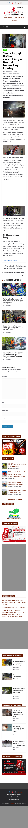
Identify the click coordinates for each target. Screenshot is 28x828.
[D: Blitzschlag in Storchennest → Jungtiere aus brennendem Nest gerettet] (7, 731)
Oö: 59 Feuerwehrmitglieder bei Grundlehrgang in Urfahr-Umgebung (19, 663)
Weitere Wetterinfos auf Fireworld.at (14, 518)
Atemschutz (6, 73)
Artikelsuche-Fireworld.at (14, 799)
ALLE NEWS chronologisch (7, 797)
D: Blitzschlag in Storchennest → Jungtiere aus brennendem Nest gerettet (18, 728)
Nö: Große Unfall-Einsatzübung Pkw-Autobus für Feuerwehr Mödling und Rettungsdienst (13, 301)
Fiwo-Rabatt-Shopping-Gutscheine (14, 795)
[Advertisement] (14, 567)
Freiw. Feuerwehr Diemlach (10, 260)
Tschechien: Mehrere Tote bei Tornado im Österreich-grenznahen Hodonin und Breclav (19, 713)
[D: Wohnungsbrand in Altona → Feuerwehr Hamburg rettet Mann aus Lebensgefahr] (7, 694)
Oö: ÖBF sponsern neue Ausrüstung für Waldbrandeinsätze (17, 465)
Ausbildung (10, 73)
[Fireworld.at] (3, 27)
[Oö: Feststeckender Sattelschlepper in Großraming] (7, 679)
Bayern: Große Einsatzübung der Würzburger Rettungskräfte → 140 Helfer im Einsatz (13, 328)
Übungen (5, 49)
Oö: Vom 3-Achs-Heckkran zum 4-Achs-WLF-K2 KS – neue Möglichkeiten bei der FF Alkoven (16, 474)
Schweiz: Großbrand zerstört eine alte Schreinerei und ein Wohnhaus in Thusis (12, 615)
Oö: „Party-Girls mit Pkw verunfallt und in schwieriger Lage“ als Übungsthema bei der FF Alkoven (13, 355)
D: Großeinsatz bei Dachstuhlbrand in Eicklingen (13, 273)
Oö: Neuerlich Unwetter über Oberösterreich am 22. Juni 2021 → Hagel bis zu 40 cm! (19, 743)
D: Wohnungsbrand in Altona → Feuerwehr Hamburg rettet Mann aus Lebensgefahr (19, 691)
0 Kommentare (15, 71)
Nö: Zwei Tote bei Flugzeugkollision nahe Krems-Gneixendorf (17, 491)
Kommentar (4, 377)
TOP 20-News (17, 17)
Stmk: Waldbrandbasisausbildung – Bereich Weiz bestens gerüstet (17, 483)
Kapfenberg (18, 73)
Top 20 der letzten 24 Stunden (20, 797)
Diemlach (14, 73)
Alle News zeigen (8, 17)
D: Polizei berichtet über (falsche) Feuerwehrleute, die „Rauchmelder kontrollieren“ (15, 267)
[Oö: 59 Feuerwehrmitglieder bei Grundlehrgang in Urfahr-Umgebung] (7, 665)
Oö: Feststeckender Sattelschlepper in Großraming (17, 676)
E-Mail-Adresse (5, 410)
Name (3, 402)
